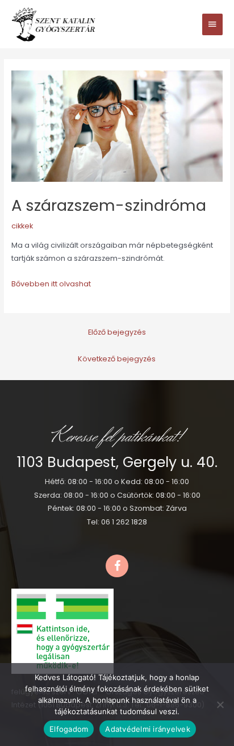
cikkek (22, 226)
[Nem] (219, 704)
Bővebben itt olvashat (51, 284)
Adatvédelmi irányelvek (147, 729)
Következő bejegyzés (117, 359)
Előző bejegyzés (117, 332)
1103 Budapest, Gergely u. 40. (117, 462)
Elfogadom (68, 729)
